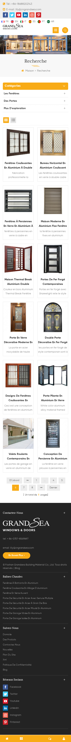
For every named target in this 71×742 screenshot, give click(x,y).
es (34, 21)
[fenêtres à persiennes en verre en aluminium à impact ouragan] (18, 201)
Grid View (6, 120)
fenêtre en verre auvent (15, 593)
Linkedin (14, 708)
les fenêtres (11, 93)
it (25, 21)
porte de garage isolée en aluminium (22, 618)
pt (43, 21)
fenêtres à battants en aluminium (20, 583)
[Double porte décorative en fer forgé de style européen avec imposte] (53, 317)
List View (13, 120)
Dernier (53, 488)
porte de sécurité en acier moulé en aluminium (27, 608)
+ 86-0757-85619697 (17, 539)
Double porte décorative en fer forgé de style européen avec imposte (52, 340)
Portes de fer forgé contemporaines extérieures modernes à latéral (52, 282)
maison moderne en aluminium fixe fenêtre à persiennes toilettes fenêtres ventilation (53, 224)
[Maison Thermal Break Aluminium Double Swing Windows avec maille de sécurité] (18, 259)
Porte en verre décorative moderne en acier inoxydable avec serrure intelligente (18, 340)
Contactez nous (11, 645)
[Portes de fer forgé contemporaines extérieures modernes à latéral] (53, 259)
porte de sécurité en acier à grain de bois (25, 603)
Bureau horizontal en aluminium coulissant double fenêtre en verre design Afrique (53, 166)
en (16, 21)
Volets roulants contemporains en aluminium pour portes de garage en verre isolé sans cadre (18, 457)
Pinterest (15, 722)
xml (4, 660)
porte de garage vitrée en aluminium (22, 613)
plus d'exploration (15, 108)
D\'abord (14, 480)
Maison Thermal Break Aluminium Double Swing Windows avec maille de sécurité (18, 282)
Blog (17, 568)
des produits (9, 640)
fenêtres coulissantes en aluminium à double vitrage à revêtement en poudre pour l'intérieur (18, 166)
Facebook (15, 687)
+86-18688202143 (21, 4)
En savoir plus (16, 555)
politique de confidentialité (17, 665)
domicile (7, 634)
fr (7, 21)
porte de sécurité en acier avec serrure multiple (28, 598)
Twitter (14, 694)
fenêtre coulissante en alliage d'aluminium (25, 588)
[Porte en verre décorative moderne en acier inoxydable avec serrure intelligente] (18, 317)
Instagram (15, 715)
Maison (29, 70)
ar (52, 21)
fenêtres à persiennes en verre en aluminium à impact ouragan (18, 224)
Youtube (14, 701)
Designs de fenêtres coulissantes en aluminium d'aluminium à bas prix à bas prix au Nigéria (18, 399)
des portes (10, 101)
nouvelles (7, 650)
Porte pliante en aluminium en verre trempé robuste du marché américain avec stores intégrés (52, 399)
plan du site (9, 655)
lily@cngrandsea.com (28, 9)
